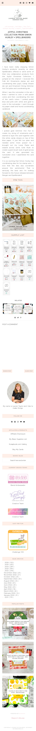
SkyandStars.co (18, 728)
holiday (18, 26)
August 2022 (9, 581)
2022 (7, 571)
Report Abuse (18, 718)
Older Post (29, 371)
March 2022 (9, 591)
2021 (7, 597)
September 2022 (11, 579)
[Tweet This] (18, 318)
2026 (7, 562)
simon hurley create (12, 28)
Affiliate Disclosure (18, 434)
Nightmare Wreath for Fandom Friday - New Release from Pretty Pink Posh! (18, 623)
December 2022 (10, 573)
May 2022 (8, 587)
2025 (7, 564)
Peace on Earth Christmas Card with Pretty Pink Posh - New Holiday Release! (18, 657)
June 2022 (8, 585)
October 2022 (9, 577)
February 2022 (10, 593)
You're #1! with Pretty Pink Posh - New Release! (18, 691)
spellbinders (27, 28)
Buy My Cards (17, 449)
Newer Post (7, 371)
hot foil (27, 26)
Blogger (22, 713)
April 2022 (8, 589)
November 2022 (10, 575)
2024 (7, 567)
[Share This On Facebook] (15, 318)
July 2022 (8, 583)
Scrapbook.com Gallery (18, 444)
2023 (7, 569)
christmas (9, 26)
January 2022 (9, 595)
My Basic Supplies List (18, 439)
